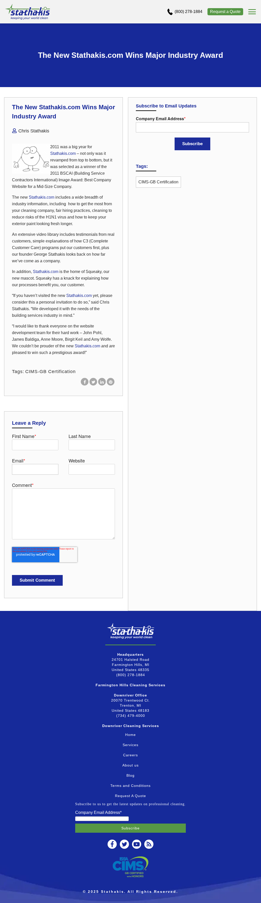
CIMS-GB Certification (50, 371)
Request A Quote (130, 796)
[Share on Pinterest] (110, 382)
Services (130, 745)
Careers (130, 755)
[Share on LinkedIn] (102, 382)
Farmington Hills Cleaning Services (130, 685)
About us (130, 765)
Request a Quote (225, 11)
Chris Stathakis (33, 130)
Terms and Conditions (130, 786)
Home (130, 735)
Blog (130, 775)
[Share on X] (93, 382)
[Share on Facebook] (84, 382)
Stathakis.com (63, 153)
